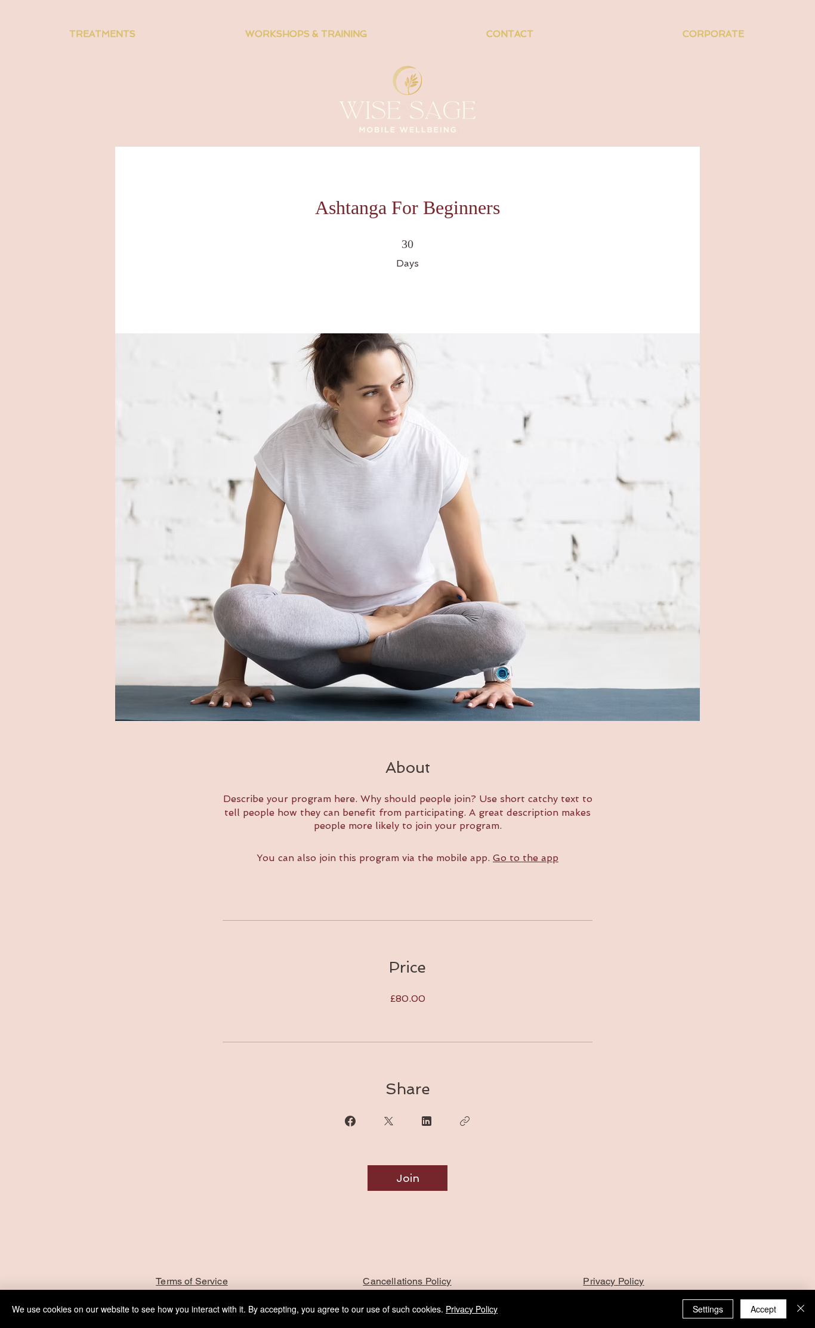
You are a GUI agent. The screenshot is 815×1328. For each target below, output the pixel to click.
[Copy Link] (465, 1121)
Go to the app (525, 857)
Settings (708, 1309)
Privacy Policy (472, 1309)
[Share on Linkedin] (426, 1121)
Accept (763, 1309)
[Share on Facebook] (350, 1121)
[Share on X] (388, 1121)
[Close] (801, 1308)
